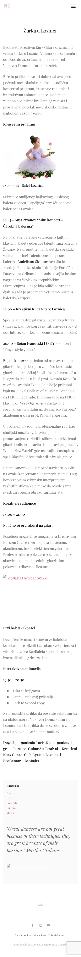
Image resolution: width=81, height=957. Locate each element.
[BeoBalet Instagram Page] (40, 925)
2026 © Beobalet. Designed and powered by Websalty (40, 944)
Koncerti (12, 803)
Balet (10, 793)
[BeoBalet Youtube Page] (48, 925)
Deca (9, 798)
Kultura (11, 808)
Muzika (11, 813)
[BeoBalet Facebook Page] (32, 925)
